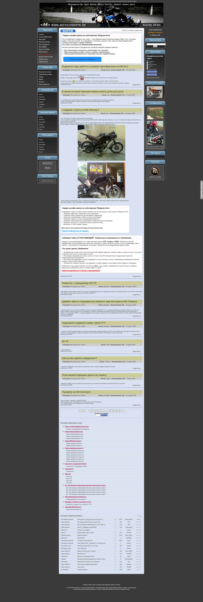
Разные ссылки (43, 59)
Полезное (41, 82)
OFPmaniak (129, 527)
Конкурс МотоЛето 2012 (46, 57)
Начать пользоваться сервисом (82, 59)
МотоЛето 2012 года (47, 181)
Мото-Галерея (97, 585)
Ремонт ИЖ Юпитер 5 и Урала (86, 551)
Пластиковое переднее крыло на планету (84, 375)
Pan (129, 522)
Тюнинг (41, 77)
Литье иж (68, 474)
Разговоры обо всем (67, 519)
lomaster (128, 532)
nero (108, 95)
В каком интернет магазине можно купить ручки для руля (92, 91)
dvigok (108, 378)
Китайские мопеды (44, 42)
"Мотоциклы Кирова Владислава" (87, 564)
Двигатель (41, 97)
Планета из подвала (83, 530)
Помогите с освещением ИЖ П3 (79, 283)
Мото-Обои (42, 39)
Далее (121, 410)
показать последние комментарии (132, 30)
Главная (41, 34)
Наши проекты (43, 52)
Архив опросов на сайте (153, 77)
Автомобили (64, 569)
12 (93, 410)
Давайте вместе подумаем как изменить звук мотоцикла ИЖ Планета (99, 301)
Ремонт (41, 79)
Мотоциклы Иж (75, 70)
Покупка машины (82, 569)
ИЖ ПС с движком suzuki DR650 (87, 527)
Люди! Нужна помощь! (45, 74)
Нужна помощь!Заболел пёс (74, 431)
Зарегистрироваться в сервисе (75, 231)
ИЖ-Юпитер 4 (81, 554)
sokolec (129, 543)
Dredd (108, 70)
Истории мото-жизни (45, 72)
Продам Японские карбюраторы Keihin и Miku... (91, 559)
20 (117, 410)
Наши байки (42, 99)
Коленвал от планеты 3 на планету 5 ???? (78, 502)
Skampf (129, 564)
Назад (81, 410)
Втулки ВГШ (81, 538)
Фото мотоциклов (44, 44)
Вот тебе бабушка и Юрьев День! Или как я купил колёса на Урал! (86, 488)
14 (99, 410)
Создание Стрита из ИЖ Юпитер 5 (80, 110)
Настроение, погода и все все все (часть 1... (90, 519)
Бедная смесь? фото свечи (85, 532)
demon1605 (128, 519)
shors (128, 540)
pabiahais (106, 286)
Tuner (107, 345)
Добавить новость (155, 32)
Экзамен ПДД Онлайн (45, 37)
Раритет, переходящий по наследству (77, 426)
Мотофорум (106, 585)
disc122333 (129, 551)
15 (102, 410)
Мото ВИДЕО (43, 47)
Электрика (42, 104)
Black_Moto (129, 535)
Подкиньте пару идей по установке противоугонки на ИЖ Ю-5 (95, 66)
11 (90, 410)
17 (108, 410)
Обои (90, 585)
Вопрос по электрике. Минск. (86, 556)
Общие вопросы (66, 535)
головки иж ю (69, 469)
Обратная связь (43, 61)
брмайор (129, 538)
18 (111, 410)
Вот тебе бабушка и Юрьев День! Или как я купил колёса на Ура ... (85, 485)
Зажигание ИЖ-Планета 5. (73, 507)
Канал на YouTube (44, 49)
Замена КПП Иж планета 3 (73, 441)
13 (96, 410)
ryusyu (129, 530)
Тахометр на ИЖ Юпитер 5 (76, 392)
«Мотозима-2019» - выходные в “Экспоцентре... (91, 543)
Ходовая (41, 102)
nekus (129, 556)
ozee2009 (106, 395)
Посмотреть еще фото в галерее (155, 146)
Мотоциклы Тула (66, 546)
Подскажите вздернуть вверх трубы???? (84, 323)
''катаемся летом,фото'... (85, 540)
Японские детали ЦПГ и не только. (87, 546)
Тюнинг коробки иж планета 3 (74, 448)
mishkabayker (129, 559)
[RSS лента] (155, 175)
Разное (41, 107)
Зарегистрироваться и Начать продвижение (81, 271)
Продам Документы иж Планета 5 (75, 497)
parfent (129, 569)
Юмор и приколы (44, 84)
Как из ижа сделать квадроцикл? (79, 358)
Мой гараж (64, 561)
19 (114, 410)
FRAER (129, 554)
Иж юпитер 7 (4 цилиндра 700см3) (75, 464)
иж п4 (65, 341)
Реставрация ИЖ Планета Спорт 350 (88, 522)
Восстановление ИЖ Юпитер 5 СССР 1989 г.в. (91, 524)
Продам (63, 559)
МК (129, 561)
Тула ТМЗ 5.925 (82, 548)
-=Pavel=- (107, 361)
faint (107, 113)
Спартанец (80, 567)
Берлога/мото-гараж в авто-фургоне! (88, 561)
